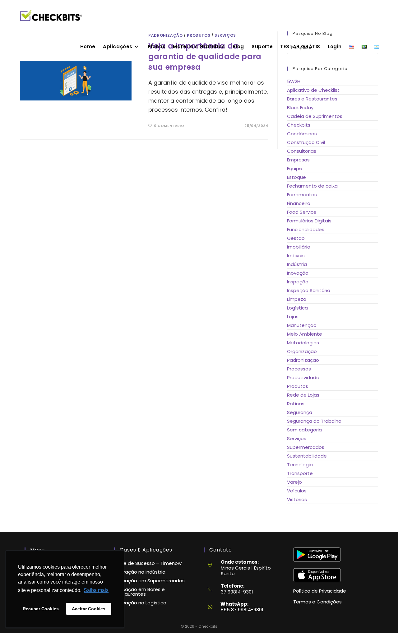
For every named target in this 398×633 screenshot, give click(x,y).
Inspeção (297, 281)
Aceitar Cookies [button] (88, 608)
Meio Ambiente (304, 334)
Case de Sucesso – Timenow (148, 563)
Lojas (292, 316)
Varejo (294, 482)
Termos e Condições (317, 601)
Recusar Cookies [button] (41, 608)
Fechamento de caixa (312, 186)
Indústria (297, 264)
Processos (299, 368)
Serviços (296, 438)
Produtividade (303, 377)
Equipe (294, 168)
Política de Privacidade (319, 591)
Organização (302, 351)
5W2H (293, 81)
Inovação (297, 273)
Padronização (303, 360)
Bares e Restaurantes (312, 98)
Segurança (299, 412)
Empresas (298, 159)
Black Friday (300, 107)
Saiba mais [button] (96, 590)
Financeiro (298, 203)
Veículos (297, 490)
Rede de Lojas (303, 395)
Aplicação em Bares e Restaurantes (139, 591)
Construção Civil (306, 142)
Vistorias (297, 499)
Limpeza (296, 299)
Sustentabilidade (307, 456)
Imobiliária (298, 247)
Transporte (300, 473)
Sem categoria (304, 429)
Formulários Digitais (309, 220)
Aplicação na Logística (140, 602)
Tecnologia (300, 464)
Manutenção (302, 325)
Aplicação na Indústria (139, 572)
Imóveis (296, 255)
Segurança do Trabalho (314, 421)
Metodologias (303, 342)
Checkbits (298, 125)
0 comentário (169, 125)
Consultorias (301, 151)
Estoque (296, 177)
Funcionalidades (305, 229)
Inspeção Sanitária (308, 290)
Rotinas (295, 403)
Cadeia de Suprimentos (314, 116)
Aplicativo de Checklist (313, 90)
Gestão (296, 238)
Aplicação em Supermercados (149, 580)
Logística (297, 308)
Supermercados (305, 447)
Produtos (297, 386)
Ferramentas (302, 194)
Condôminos (302, 133)
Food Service (302, 212)
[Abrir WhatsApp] (382, 617)
